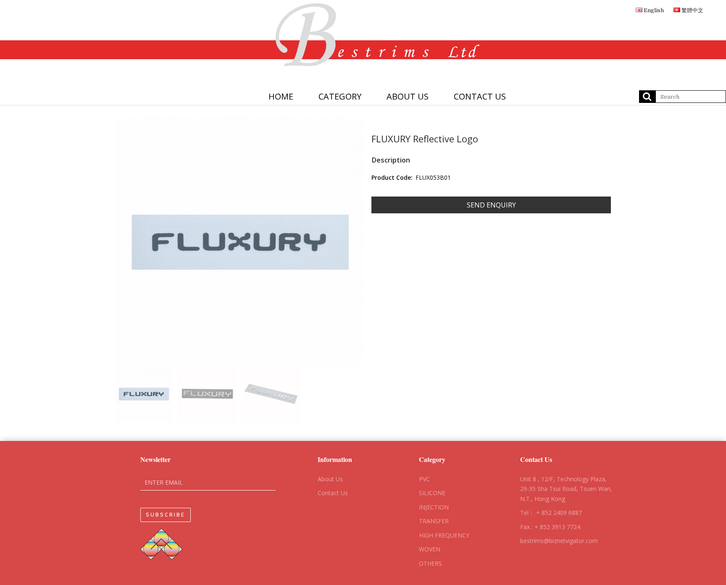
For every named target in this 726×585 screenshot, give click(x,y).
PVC (424, 479)
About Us (330, 479)
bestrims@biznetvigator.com (559, 541)
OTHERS (430, 563)
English (653, 10)
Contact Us (333, 493)
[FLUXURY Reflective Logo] (239, 241)
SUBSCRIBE (165, 515)
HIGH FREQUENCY (444, 535)
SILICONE (432, 493)
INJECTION (434, 507)
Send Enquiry (491, 205)
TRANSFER (434, 521)
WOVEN (429, 549)
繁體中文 (691, 10)
